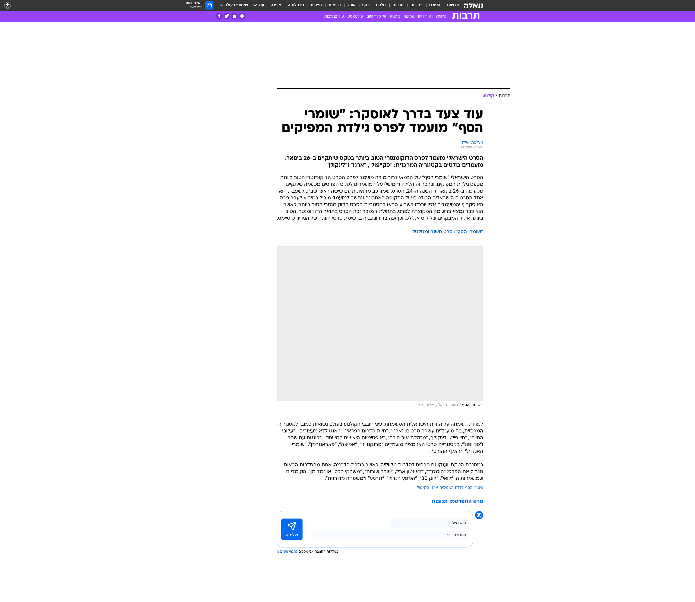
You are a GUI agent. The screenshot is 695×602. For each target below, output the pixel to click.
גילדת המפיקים (452, 488)
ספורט (434, 5)
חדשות (453, 5)
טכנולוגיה (296, 5)
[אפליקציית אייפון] (234, 16)
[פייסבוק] (219, 16)
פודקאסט (355, 16)
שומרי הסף (474, 488)
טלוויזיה (440, 16)
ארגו (434, 488)
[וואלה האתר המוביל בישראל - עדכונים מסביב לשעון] (473, 5)
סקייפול (423, 488)
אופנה (276, 5)
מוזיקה (409, 16)
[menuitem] (449, 5)
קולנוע (395, 16)
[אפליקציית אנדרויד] (242, 16)
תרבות (398, 5)
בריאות (334, 5)
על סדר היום (376, 16)
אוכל (352, 5)
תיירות (316, 5)
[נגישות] (7, 5)
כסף (365, 5)
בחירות (416, 5)
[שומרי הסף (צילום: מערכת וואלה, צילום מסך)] (380, 328)
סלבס (381, 5)
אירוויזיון (424, 16)
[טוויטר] (226, 16)
